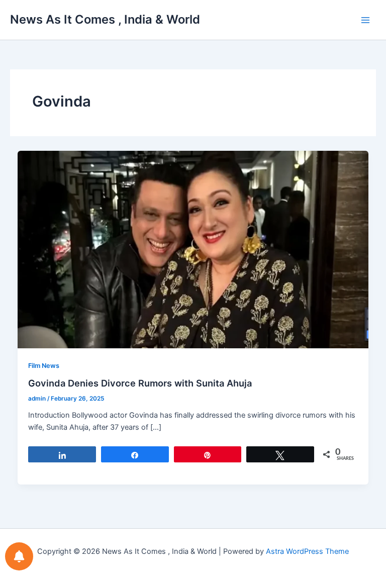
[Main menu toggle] (365, 20)
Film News (43, 365)
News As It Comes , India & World (105, 19)
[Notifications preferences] (19, 556)
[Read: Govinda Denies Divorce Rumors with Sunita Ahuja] (193, 248)
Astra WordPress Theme (307, 551)
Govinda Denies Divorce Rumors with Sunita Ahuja (140, 383)
